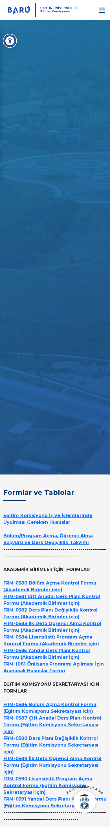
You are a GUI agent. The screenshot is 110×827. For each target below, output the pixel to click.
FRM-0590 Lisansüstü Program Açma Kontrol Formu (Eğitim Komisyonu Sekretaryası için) (47, 785)
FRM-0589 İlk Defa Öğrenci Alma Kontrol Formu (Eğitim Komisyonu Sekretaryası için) (52, 765)
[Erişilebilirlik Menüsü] (10, 41)
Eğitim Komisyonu (55, 11)
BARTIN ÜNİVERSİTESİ (58, 8)
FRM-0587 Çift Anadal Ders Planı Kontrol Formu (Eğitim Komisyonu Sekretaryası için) (52, 724)
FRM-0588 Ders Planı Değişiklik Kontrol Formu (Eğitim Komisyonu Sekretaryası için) (50, 745)
